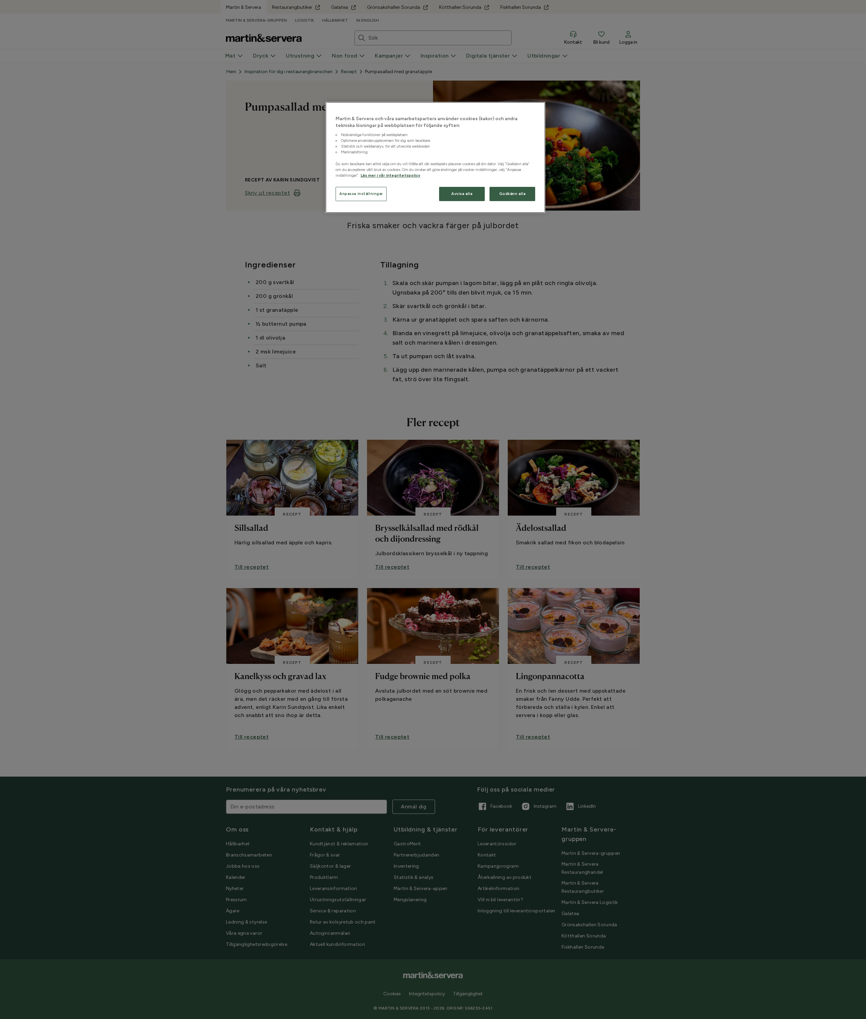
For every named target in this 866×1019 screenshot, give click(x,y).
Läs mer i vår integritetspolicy (390, 175)
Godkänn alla (512, 193)
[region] (435, 157)
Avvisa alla (461, 193)
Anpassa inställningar (361, 193)
